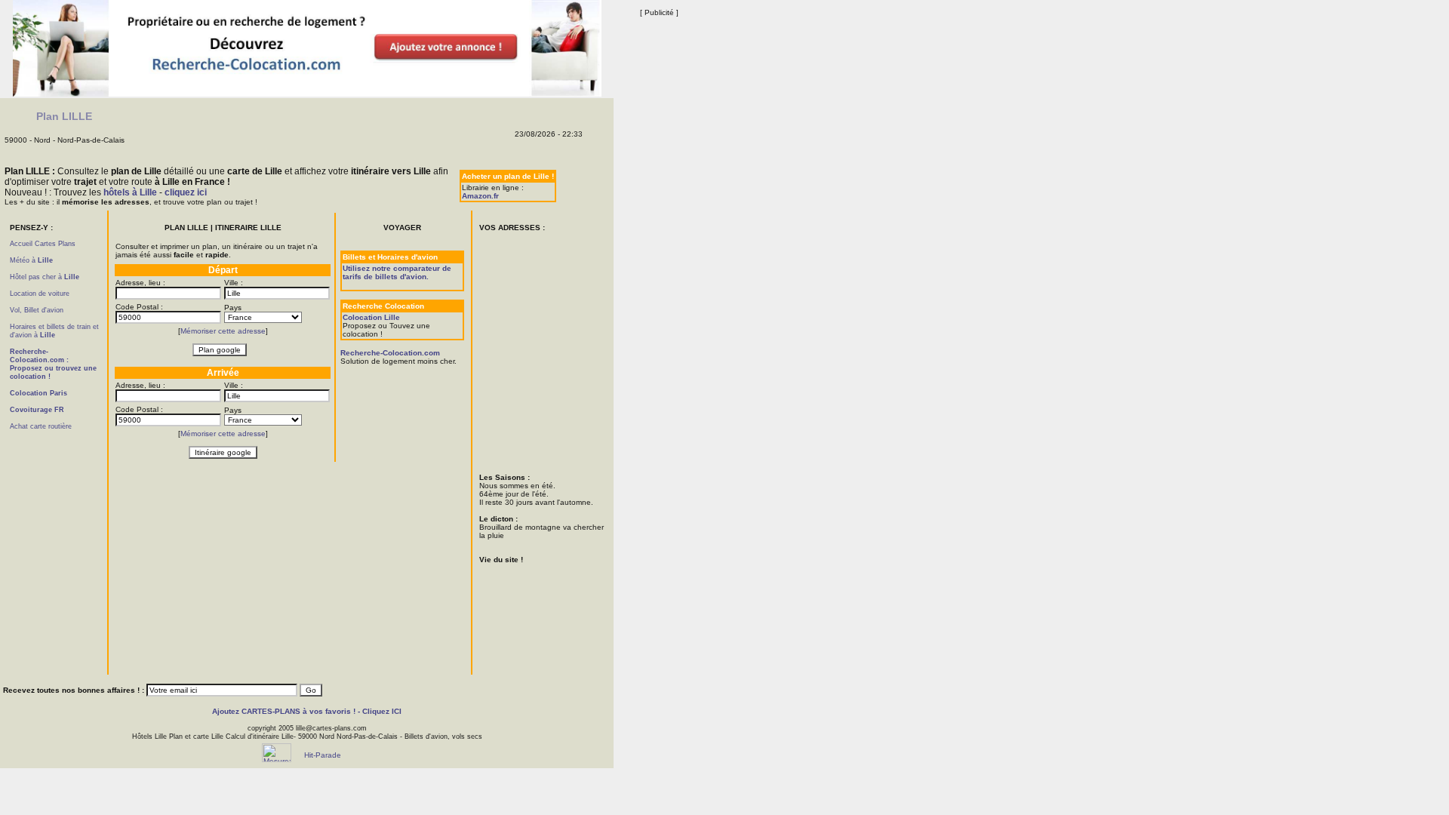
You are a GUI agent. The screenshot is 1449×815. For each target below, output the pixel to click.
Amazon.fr (480, 196)
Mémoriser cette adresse (223, 331)
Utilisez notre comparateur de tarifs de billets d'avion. (397, 272)
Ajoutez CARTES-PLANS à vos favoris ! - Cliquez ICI (306, 711)
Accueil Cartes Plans (42, 244)
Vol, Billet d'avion (36, 310)
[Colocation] (307, 94)
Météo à (31, 260)
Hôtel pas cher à (44, 277)
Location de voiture (39, 293)
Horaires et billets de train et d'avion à (54, 331)
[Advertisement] (55, 536)
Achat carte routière (41, 426)
